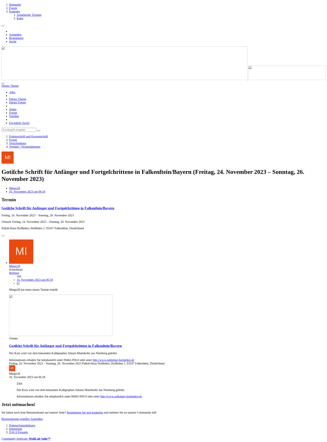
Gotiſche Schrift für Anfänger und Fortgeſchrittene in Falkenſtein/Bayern (58, 208)
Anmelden (15, 34)
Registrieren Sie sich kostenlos (85, 412)
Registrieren (16, 38)
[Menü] (3, 25)
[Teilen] (3, 235)
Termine (14, 116)
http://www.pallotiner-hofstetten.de (113, 360)
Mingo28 (14, 188)
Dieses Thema (17, 99)
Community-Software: (26, 438)
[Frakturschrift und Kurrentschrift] (163, 79)
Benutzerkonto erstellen (16, 419)
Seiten (12, 109)
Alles (12, 92)
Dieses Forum (17, 102)
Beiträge (14, 273)
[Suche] (3, 83)
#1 (18, 283)
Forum (13, 112)
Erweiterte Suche (19, 123)
